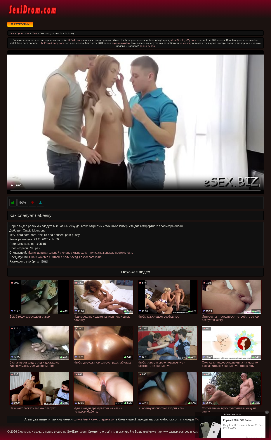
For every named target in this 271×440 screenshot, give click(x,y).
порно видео (147, 45)
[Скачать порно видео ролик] (40, 202)
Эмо (44, 261)
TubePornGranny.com (51, 42)
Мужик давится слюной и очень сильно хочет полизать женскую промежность (80, 252)
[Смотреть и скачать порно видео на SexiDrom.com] (32, 9)
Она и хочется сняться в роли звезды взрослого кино (65, 257)
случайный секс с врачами (94, 419)
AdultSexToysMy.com (183, 40)
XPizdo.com (75, 40)
